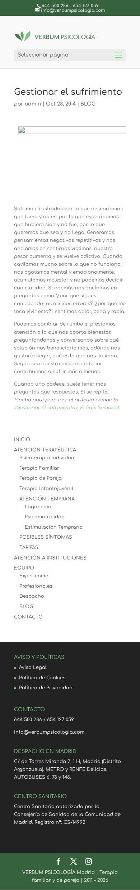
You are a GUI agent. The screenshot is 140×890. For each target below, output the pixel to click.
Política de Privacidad (46, 687)
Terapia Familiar (39, 468)
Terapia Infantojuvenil (46, 488)
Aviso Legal (33, 667)
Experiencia (33, 575)
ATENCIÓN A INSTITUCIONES (50, 558)
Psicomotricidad (45, 516)
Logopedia (38, 506)
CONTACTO (28, 617)
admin (33, 104)
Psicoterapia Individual (47, 457)
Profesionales (35, 586)
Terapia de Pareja (40, 478)
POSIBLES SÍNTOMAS (45, 537)
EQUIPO (24, 568)
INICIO (22, 439)
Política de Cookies (42, 677)
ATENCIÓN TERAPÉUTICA (45, 450)
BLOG (87, 104)
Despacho (31, 596)
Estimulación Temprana (54, 527)
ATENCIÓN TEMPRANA (47, 499)
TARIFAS (28, 547)
